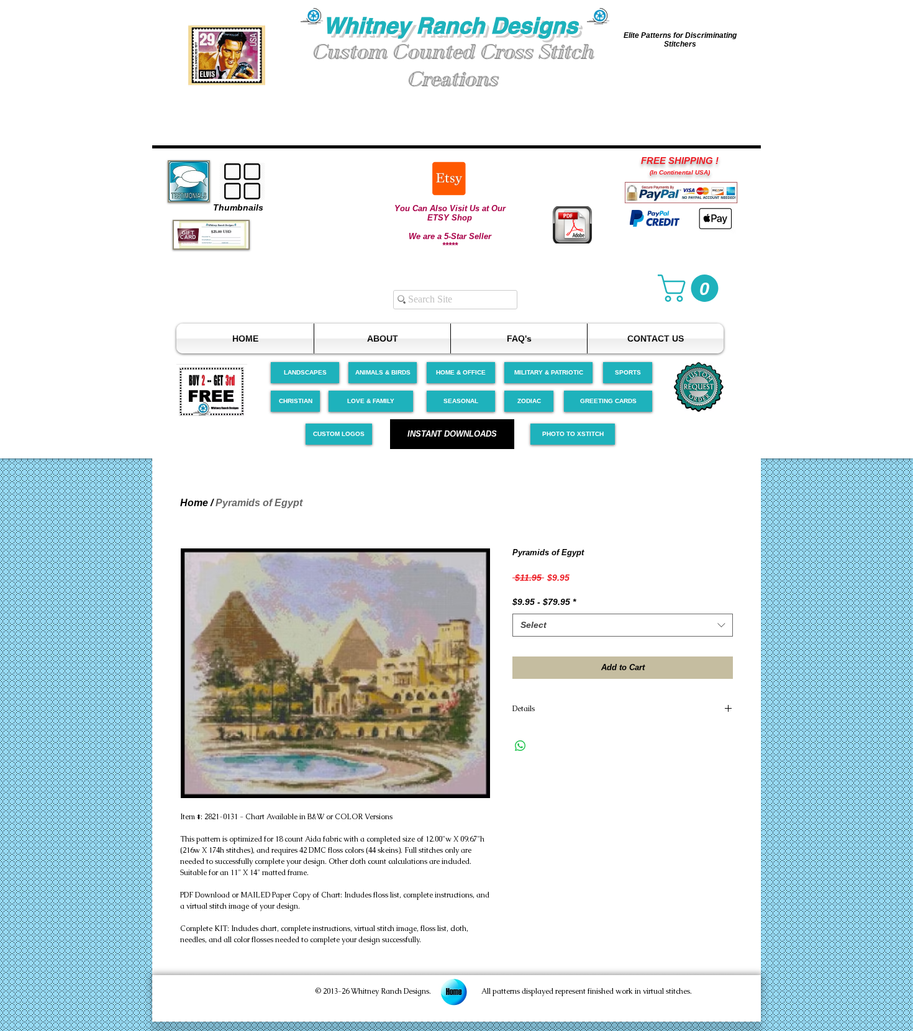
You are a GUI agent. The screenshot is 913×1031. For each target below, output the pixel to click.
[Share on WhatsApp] (520, 745)
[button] (226, 55)
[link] (691, 288)
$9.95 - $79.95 (544, 602)
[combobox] (622, 625)
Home (194, 502)
